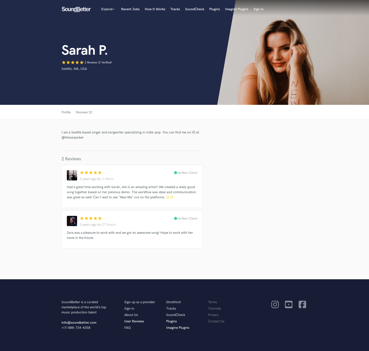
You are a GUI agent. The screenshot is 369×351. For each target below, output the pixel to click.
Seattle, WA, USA (74, 69)
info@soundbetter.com (79, 323)
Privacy (213, 315)
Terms (212, 302)
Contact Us (216, 321)
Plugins (214, 9)
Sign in (258, 9)
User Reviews (134, 321)
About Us (131, 315)
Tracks (175, 9)
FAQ (127, 328)
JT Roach (109, 225)
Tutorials (214, 309)
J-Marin (108, 179)
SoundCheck (194, 9)
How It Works (155, 9)
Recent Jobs (130, 9)
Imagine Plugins (236, 9)
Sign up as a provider (139, 302)
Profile (66, 112)
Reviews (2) (84, 112)
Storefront (173, 302)
